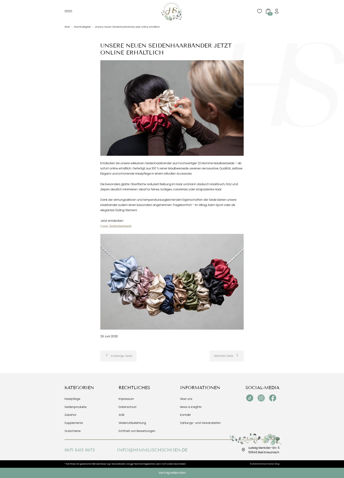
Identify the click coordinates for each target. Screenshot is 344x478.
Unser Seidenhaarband (115, 226)
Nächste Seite (223, 356)
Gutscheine (72, 431)
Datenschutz (128, 407)
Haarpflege (72, 399)
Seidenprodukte (75, 407)
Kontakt (185, 415)
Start (67, 26)
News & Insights (191, 407)
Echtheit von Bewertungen (137, 431)
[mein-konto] (277, 11)
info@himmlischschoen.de (152, 450)
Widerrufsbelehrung (132, 423)
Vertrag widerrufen (172, 473)
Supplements (73, 423)
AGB (121, 415)
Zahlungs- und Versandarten (200, 423)
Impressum (126, 399)
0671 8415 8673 (79, 450)
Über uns (186, 399)
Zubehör (70, 415)
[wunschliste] (259, 13)
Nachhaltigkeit (82, 26)
